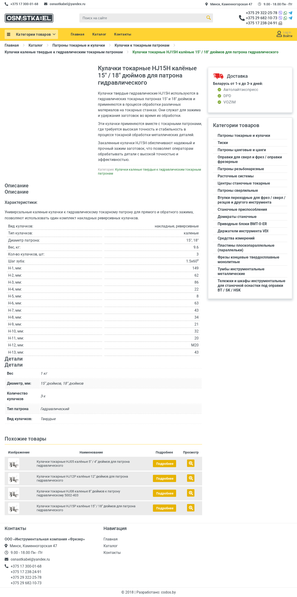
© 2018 (128, 592)
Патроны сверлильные (238, 190)
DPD (227, 96)
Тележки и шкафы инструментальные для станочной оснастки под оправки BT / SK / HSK (251, 285)
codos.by (168, 592)
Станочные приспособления (242, 209)
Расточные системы (236, 176)
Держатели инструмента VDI (243, 231)
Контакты (122, 34)
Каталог (99, 34)
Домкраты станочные (237, 216)
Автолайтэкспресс (240, 90)
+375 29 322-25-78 (261, 13)
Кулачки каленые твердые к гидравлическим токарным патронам (64, 52)
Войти (287, 36)
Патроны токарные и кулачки (78, 45)
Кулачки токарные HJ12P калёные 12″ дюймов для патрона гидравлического (82, 478)
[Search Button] (208, 17)
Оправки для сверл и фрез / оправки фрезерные (250, 159)
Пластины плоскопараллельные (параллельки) (246, 247)
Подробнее (165, 464)
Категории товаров (33, 34)
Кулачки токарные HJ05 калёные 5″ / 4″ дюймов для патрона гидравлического (83, 463)
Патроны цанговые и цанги (242, 150)
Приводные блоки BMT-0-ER (242, 224)
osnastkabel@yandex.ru (67, 4)
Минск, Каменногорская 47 (231, 4)
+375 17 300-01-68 (24, 4)
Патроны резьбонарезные (241, 169)
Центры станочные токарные (244, 183)
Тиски (223, 142)
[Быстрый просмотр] (190, 463)
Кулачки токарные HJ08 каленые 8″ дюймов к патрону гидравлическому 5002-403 (78, 493)
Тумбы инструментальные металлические (241, 271)
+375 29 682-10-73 (261, 18)
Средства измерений (236, 238)
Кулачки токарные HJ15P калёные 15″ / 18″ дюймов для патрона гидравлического (86, 508)
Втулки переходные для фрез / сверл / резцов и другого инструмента (251, 199)
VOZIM (229, 102)
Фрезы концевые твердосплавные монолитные (248, 259)
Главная (77, 34)
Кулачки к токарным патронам (142, 45)
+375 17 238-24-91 (261, 23)
